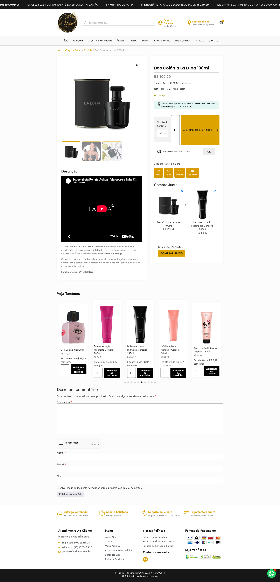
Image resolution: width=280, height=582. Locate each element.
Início (65, 40)
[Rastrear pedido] (189, 22)
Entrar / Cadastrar (169, 21)
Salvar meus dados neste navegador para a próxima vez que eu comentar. (101, 488)
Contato (213, 40)
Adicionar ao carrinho (200, 130)
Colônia (88, 50)
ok (209, 151)
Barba (145, 40)
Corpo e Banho (161, 40)
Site (59, 476)
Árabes (120, 40)
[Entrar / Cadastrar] (160, 22)
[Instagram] (145, 559)
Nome (61, 453)
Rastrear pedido (201, 21)
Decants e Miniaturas (100, 40)
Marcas (199, 40)
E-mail (61, 464)
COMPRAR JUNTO (171, 253)
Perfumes (78, 40)
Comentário (64, 402)
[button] (137, 65)
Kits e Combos (183, 40)
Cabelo (133, 40)
